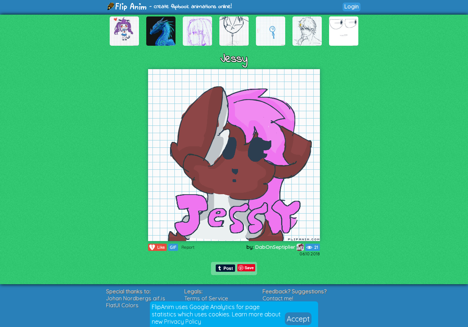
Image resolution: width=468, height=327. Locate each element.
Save (249, 267)
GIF (173, 247)
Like (158, 247)
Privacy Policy (182, 321)
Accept (298, 318)
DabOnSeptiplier (276, 247)
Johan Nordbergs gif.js (135, 298)
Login (351, 6)
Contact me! (278, 298)
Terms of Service (206, 298)
